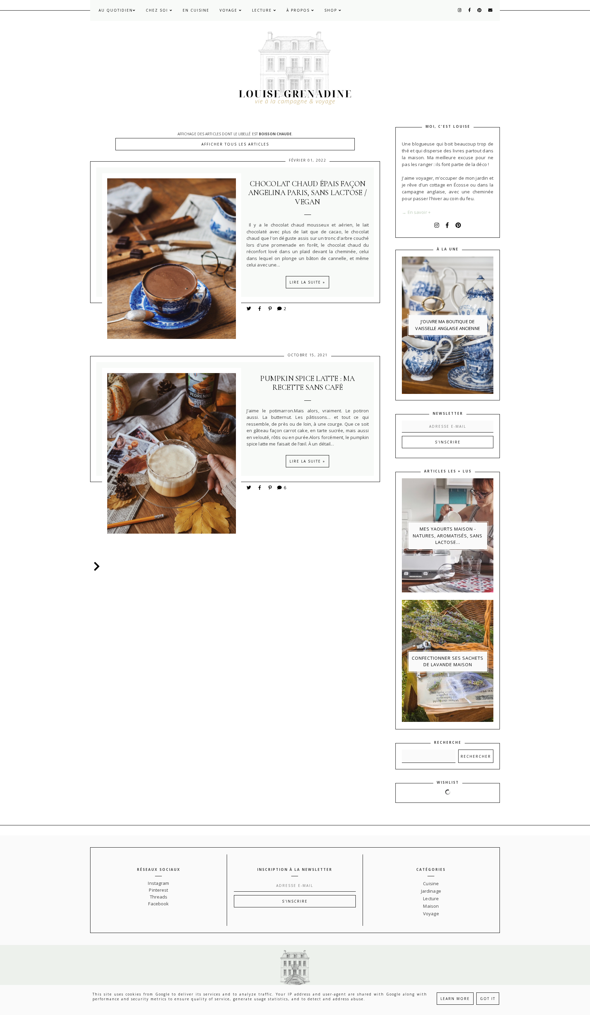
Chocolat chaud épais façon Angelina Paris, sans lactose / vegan (307, 192)
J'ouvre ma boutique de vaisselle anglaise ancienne (447, 324)
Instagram (158, 883)
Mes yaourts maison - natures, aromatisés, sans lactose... (447, 535)
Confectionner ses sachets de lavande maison (447, 661)
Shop (331, 10)
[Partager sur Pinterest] (270, 308)
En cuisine (196, 10)
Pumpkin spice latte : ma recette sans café (307, 383)
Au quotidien (116, 10)
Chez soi (158, 10)
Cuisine (431, 883)
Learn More (455, 998)
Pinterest (158, 890)
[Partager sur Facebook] (260, 308)
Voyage (229, 10)
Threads (159, 897)
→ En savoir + (416, 212)
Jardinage (431, 891)
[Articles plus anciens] (95, 566)
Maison (431, 906)
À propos (298, 10)
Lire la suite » (307, 282)
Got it (487, 998)
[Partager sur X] (249, 308)
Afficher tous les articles (235, 144)
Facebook (158, 904)
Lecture (262, 10)
